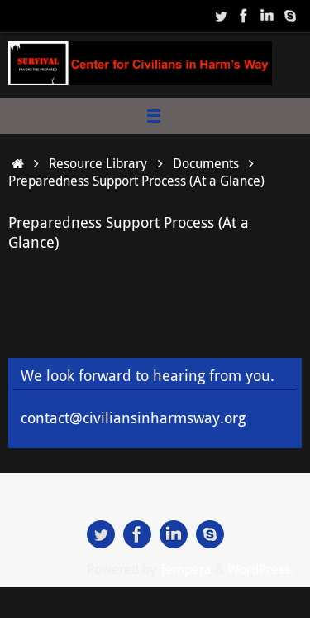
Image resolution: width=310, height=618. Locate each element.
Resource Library (98, 163)
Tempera (186, 569)
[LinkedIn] (267, 15)
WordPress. (260, 569)
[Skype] (290, 15)
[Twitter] (220, 15)
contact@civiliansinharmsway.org (133, 417)
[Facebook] (243, 15)
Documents (206, 163)
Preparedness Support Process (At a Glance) (128, 231)
